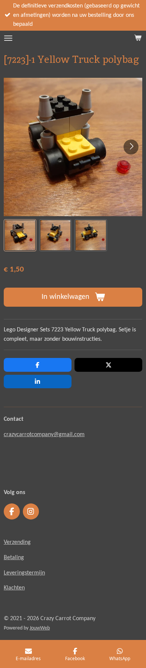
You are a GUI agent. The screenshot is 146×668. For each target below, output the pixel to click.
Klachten (14, 588)
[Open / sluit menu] (8, 38)
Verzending (17, 542)
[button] (20, 235)
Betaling (14, 558)
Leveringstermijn (24, 573)
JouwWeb (40, 628)
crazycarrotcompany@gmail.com (44, 435)
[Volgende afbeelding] (131, 147)
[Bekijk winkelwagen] (138, 38)
